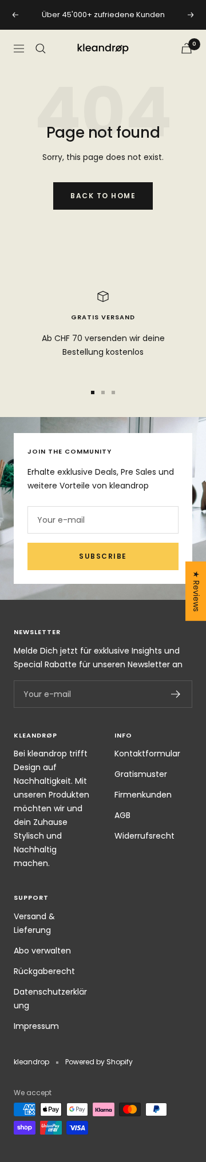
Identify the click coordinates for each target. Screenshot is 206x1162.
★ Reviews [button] (196, 591)
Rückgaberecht (44, 971)
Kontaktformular (147, 753)
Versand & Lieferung (34, 923)
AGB (122, 815)
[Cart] (186, 48)
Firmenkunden (143, 794)
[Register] (176, 694)
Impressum (36, 1026)
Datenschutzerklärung (50, 998)
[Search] (40, 48)
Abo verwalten (42, 950)
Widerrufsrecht (144, 836)
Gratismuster (140, 774)
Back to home (103, 196)
